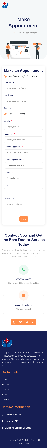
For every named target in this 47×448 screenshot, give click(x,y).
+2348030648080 (23, 279)
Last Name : (10, 95)
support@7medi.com (23, 305)
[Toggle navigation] (43, 5)
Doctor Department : (14, 159)
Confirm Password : (13, 147)
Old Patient (32, 76)
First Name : (10, 82)
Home (12, 33)
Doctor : (8, 172)
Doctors (5, 389)
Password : (9, 134)
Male (11, 114)
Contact (5, 399)
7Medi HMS (23, 443)
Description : (9, 198)
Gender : (8, 108)
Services (5, 384)
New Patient (14, 76)
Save (23, 219)
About (4, 394)
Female (23, 114)
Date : (7, 185)
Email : (8, 121)
